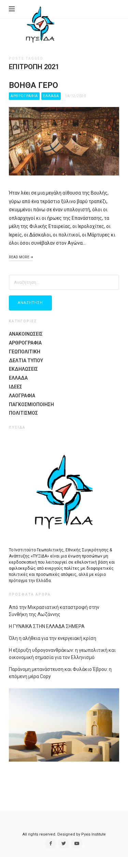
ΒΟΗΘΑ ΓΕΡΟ (33, 85)
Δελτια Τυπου (26, 360)
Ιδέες (15, 386)
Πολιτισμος (23, 413)
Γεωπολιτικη (24, 351)
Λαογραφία (22, 395)
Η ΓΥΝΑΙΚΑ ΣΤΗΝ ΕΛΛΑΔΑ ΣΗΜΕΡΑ (47, 626)
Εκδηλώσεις (23, 369)
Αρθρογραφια (24, 96)
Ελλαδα (51, 96)
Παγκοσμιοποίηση (31, 404)
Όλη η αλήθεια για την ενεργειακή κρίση (52, 638)
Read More (19, 257)
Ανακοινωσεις (26, 334)
